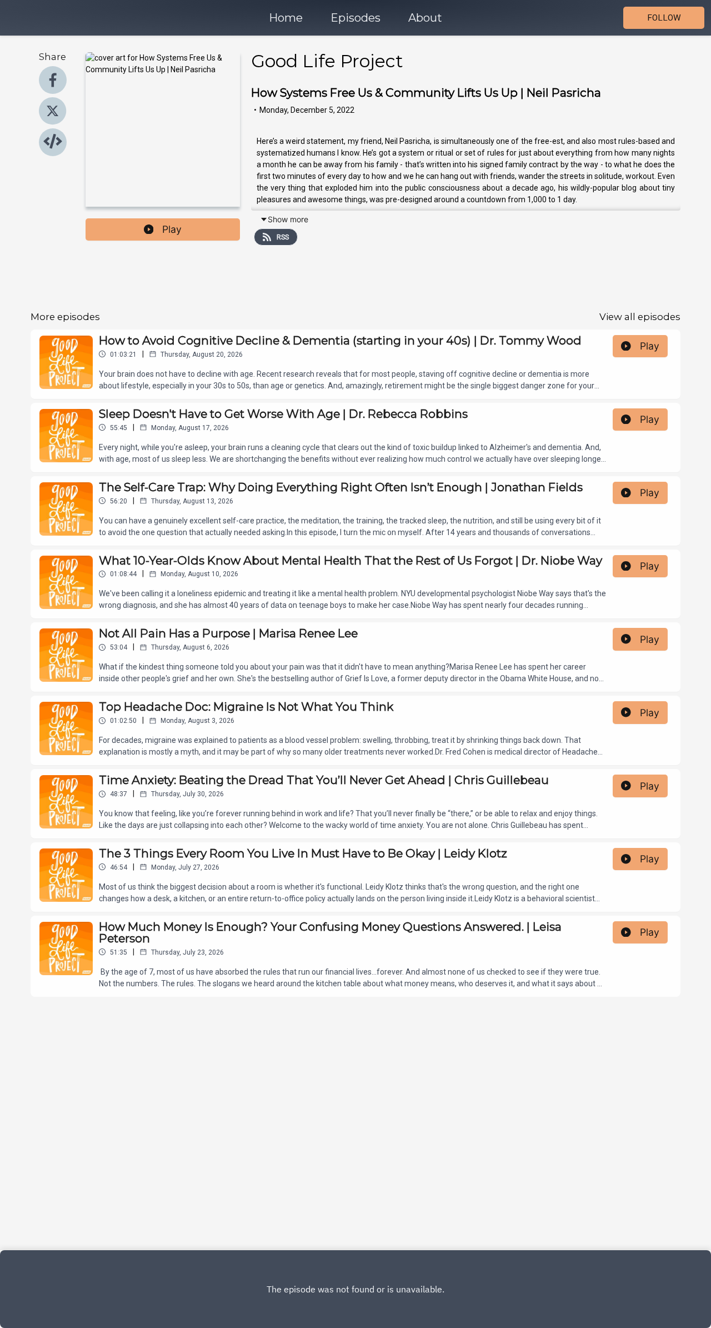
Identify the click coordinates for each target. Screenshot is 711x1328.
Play (172, 229)
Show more (288, 219)
